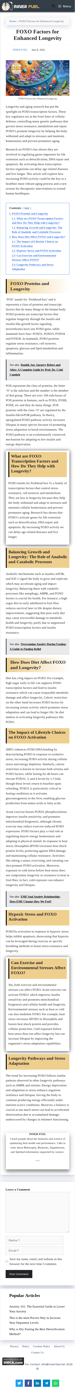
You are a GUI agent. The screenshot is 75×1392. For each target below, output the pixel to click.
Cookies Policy (41, 1346)
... (37, 1159)
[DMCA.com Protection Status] (13, 1364)
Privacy (14, 1346)
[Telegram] (46, 1383)
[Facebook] (28, 1383)
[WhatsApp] (55, 1383)
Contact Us (37, 1352)
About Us (59, 1346)
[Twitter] (19, 1383)
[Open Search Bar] (53, 6)
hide (27, 208)
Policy (25, 1346)
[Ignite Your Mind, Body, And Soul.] (20, 6)
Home (12, 21)
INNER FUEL (20, 50)
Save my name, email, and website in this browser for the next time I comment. (36, 1261)
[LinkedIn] (37, 1383)
